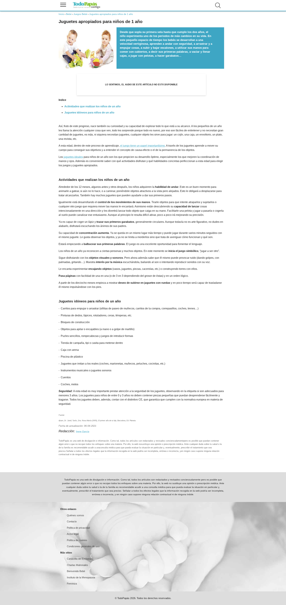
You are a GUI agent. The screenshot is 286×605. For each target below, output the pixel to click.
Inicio (61, 14)
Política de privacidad (78, 527)
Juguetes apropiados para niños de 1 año (111, 14)
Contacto (72, 521)
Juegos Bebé (80, 14)
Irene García (82, 431)
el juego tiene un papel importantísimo (142, 145)
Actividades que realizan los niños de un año (92, 106)
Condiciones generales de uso (83, 546)
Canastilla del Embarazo (80, 558)
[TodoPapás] (86, 8)
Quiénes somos (75, 515)
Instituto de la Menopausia (81, 577)
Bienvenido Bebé (76, 571)
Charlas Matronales (77, 565)
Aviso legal (73, 533)
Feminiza (72, 583)
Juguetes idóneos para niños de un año (89, 112)
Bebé (69, 14)
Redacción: (67, 431)
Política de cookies (77, 540)
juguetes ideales (73, 157)
